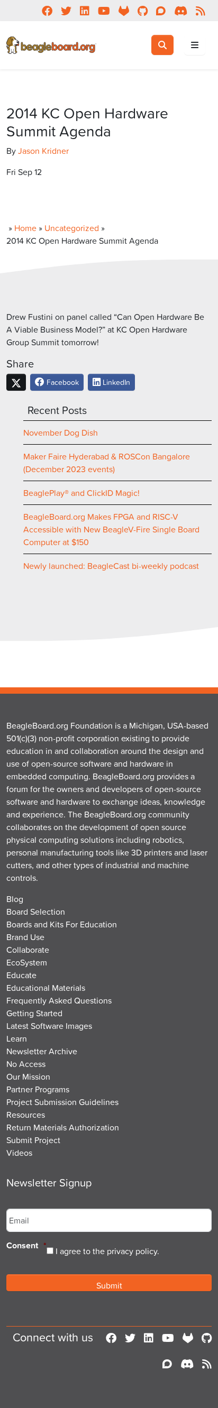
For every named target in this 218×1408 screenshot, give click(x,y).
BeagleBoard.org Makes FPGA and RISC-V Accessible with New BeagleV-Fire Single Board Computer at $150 (111, 529)
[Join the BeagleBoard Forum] (167, 1363)
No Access (26, 1064)
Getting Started (34, 1013)
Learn (16, 1038)
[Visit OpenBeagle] (188, 1337)
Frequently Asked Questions (59, 1000)
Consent (26, 1245)
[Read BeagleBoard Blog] (207, 1363)
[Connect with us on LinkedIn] (148, 1337)
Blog (14, 899)
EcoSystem (26, 962)
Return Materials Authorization (62, 1127)
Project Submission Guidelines (62, 1102)
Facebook (61, 382)
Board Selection (35, 911)
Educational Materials (45, 987)
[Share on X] (16, 382)
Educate (21, 975)
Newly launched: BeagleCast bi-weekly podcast (111, 566)
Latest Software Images (49, 1026)
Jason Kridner (43, 151)
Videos (19, 1152)
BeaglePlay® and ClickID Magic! (81, 493)
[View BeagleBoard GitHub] (207, 1337)
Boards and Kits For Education (61, 924)
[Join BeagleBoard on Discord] (187, 1363)
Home (25, 228)
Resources (25, 1114)
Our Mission (28, 1076)
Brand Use (25, 937)
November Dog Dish (60, 432)
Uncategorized (71, 228)
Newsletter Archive (41, 1051)
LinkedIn (115, 382)
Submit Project (33, 1140)
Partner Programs (37, 1089)
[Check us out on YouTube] (168, 1337)
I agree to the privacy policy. (107, 1251)
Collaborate (27, 949)
